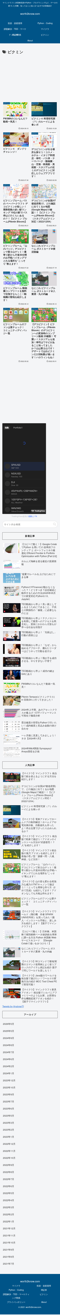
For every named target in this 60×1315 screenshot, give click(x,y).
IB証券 (44, 1289)
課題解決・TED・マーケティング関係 (16, 1296)
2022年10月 (9, 1157)
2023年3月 (8, 1122)
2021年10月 (9, 1242)
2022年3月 (8, 1207)
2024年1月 (8, 1073)
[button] (54, 524)
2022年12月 (9, 1143)
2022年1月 (8, 1221)
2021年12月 (9, 1228)
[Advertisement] (30, 77)
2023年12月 (9, 1080)
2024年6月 (8, 1059)
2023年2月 (8, 1129)
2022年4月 (8, 1200)
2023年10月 (9, 1087)
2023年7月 (8, 1101)
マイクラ (16, 1285)
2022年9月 (8, 1165)
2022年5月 (8, 1193)
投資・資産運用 (44, 1285)
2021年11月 (9, 1235)
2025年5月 (8, 1031)
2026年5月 (8, 1023)
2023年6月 (8, 1108)
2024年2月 (8, 1066)
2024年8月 (8, 1045)
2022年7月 (8, 1179)
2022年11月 (9, 1151)
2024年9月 (8, 1038)
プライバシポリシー (16, 1302)
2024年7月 (8, 1052)
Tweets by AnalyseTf (13, 1006)
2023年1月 (8, 1136)
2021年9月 (8, 1249)
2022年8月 (8, 1172)
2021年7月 (8, 1263)
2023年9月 (8, 1094)
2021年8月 (8, 1256)
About (44, 1302)
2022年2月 (8, 1214)
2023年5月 (8, 1115)
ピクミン (44, 1294)
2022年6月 (8, 1186)
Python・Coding (16, 1289)
